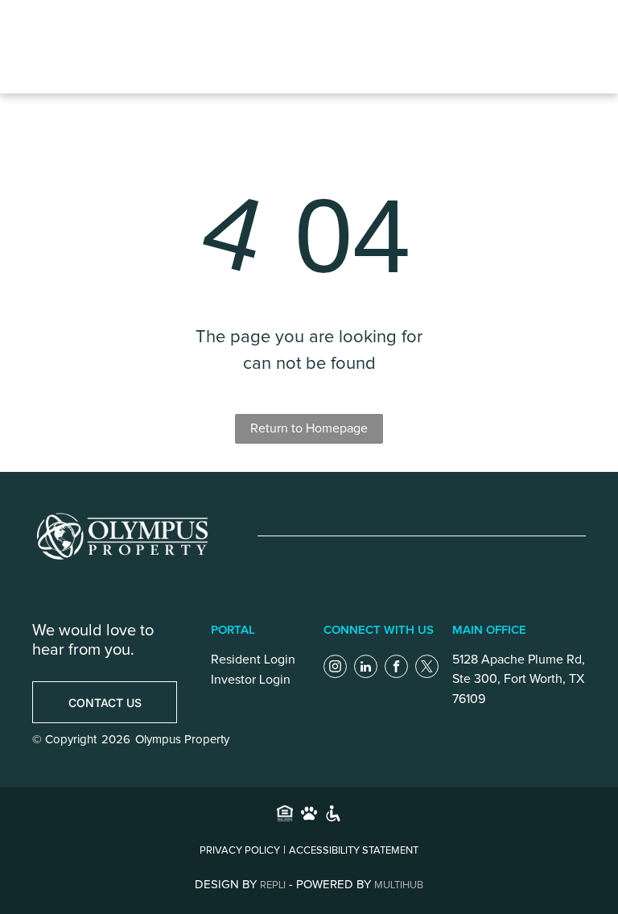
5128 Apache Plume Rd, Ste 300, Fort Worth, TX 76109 (518, 679)
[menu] (468, 47)
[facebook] (396, 668)
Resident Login (253, 659)
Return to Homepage (309, 428)
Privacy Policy (240, 851)
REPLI (273, 885)
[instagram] (335, 668)
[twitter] (427, 668)
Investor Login (250, 679)
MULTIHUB (398, 885)
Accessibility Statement (353, 851)
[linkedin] (365, 668)
